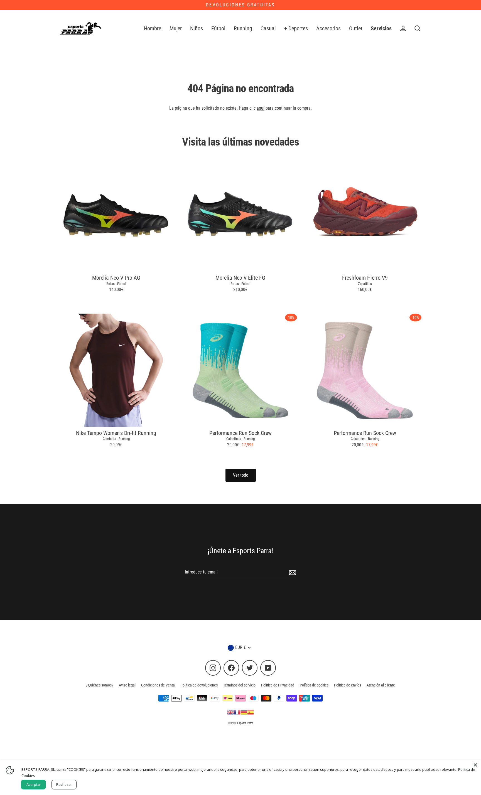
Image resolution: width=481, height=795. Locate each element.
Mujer (176, 28)
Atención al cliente (381, 685)
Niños (196, 28)
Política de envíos (347, 685)
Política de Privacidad (277, 685)
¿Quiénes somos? (99, 685)
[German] (243, 712)
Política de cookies (314, 685)
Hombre (152, 28)
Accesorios (328, 28)
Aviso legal (127, 685)
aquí (260, 108)
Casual (268, 28)
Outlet (355, 28)
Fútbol (218, 28)
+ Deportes (296, 28)
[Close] (475, 765)
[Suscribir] (291, 572)
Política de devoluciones (199, 685)
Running (243, 28)
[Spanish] (250, 712)
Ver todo (240, 475)
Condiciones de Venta (158, 685)
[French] (237, 712)
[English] (230, 712)
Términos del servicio (239, 685)
